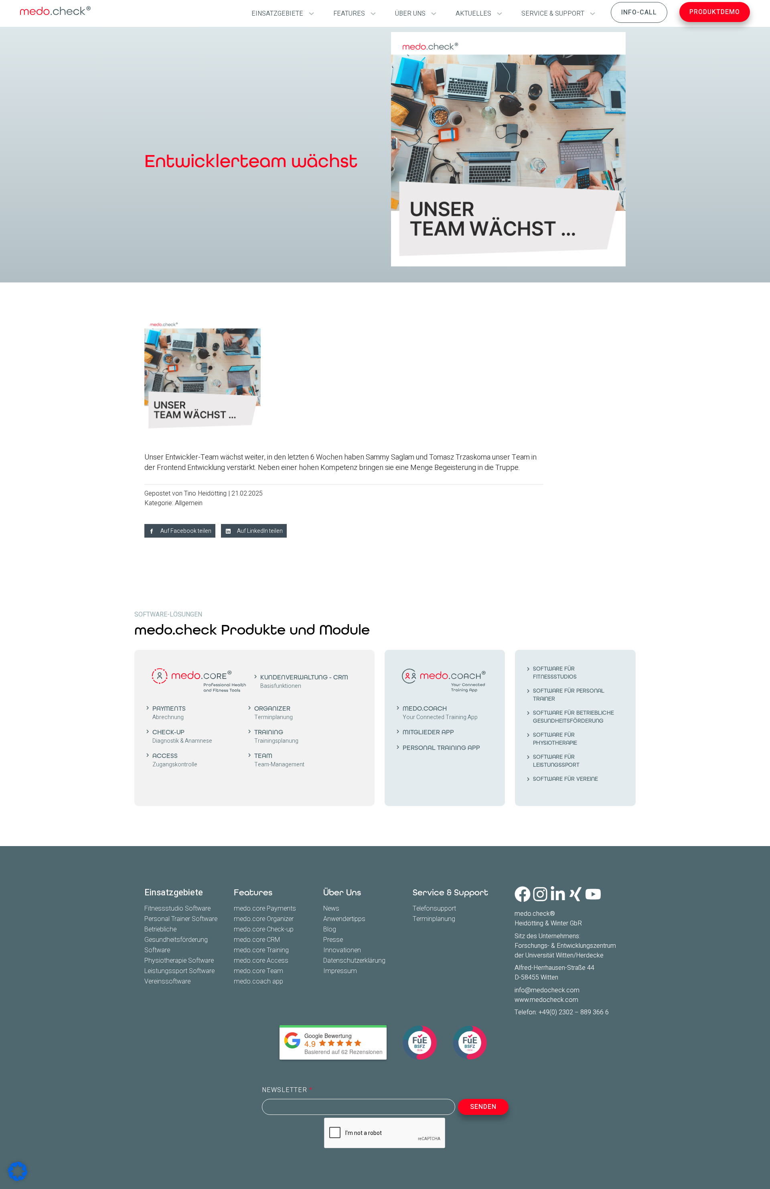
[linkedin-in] (558, 894)
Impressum (340, 971)
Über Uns (342, 892)
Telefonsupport (434, 908)
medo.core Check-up (264, 929)
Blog (329, 929)
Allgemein (189, 503)
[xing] (575, 894)
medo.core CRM (257, 940)
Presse (333, 940)
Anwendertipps (344, 919)
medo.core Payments (265, 908)
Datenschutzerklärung (354, 960)
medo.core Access (261, 960)
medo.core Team (258, 971)
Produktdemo (714, 12)
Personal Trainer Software (180, 919)
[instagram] (540, 894)
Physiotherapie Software (179, 960)
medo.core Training (261, 950)
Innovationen (342, 950)
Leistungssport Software (179, 971)
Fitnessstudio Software (177, 908)
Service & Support (450, 892)
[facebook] (523, 894)
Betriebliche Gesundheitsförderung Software (176, 940)
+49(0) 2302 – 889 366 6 (574, 1012)
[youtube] (593, 894)
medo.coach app (258, 981)
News (331, 908)
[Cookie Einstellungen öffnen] (17, 1171)
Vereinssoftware (167, 981)
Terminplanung (434, 919)
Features (253, 892)
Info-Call (639, 12)
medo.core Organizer (264, 919)
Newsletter (285, 1090)
